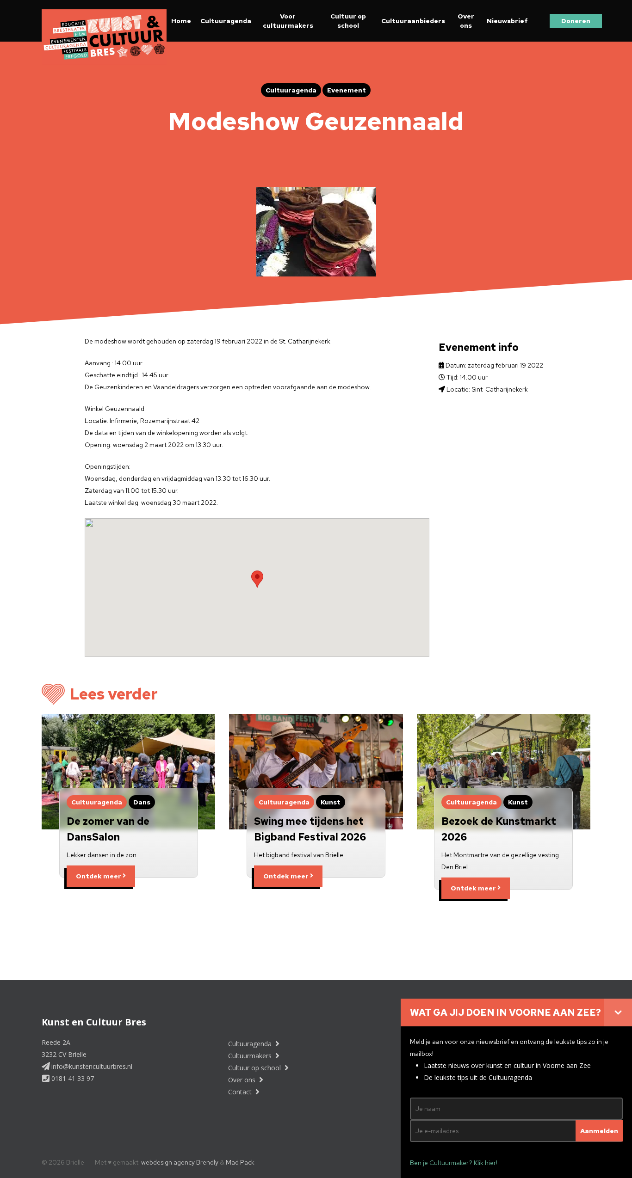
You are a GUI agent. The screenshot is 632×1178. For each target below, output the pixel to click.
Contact (241, 1091)
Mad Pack (240, 1162)
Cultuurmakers (250, 1055)
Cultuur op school (348, 21)
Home (181, 21)
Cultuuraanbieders (413, 21)
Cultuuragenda (225, 21)
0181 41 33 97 (72, 1078)
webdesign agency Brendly (180, 1162)
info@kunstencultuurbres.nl (91, 1066)
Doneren (575, 21)
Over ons (466, 21)
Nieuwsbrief (507, 21)
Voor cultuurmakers (288, 21)
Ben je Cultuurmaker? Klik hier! (453, 1163)
